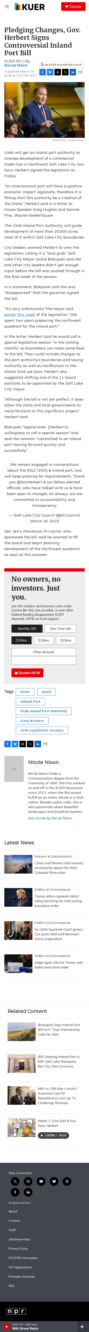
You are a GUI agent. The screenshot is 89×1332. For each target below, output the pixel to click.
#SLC (31, 470)
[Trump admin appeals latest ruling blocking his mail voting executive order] (18, 897)
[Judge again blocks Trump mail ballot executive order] (18, 963)
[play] (6, 1326)
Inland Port (30, 701)
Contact (14, 1221)
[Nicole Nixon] (14, 769)
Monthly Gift (27, 629)
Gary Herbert (32, 721)
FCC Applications (20, 1267)
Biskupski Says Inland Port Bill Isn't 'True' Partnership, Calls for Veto (59, 1029)
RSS (11, 1286)
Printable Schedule (22, 1276)
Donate (75, 6)
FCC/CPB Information (23, 1258)
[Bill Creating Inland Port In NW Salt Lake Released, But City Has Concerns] (22, 1063)
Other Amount (43, 652)
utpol (46, 692)
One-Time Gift (60, 629)
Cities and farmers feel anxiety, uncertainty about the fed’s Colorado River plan (59, 868)
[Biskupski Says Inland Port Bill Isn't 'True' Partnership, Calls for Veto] (22, 1031)
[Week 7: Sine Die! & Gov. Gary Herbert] (22, 1127)
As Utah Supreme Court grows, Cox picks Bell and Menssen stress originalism (59, 934)
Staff (12, 1230)
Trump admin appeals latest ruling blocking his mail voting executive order (58, 901)
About (13, 1211)
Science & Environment (53, 856)
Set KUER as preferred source (63, 65)
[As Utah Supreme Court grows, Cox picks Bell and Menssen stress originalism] (18, 930)
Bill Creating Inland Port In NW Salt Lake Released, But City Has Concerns (58, 1061)
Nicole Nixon (16, 65)
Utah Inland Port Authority (43, 711)
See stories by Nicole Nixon (50, 818)
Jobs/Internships (20, 1239)
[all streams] (83, 1326)
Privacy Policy (18, 1249)
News (25, 692)
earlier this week (19, 314)
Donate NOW (28, 673)
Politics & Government (52, 890)
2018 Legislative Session (42, 730)
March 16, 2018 (44, 520)
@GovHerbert (29, 481)
